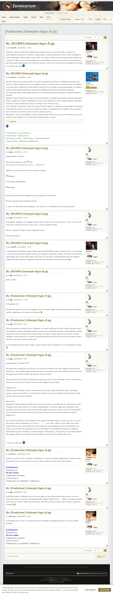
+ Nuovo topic (65, 19)
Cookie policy (24, 592)
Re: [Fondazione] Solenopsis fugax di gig (28, 295)
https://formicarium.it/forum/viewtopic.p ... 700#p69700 (25, 165)
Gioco (4, 21)
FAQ (104, 19)
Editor (91, 19)
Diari (41, 17)
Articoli (33, 17)
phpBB (50, 578)
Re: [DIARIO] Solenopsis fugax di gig (30, 43)
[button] (95, 37)
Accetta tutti (104, 590)
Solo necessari (90, 590)
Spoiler (12, 121)
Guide (26, 17)
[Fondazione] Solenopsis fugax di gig (31, 31)
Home (4, 17)
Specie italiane (14, 17)
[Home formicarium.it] (56, 6)
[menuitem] (83, 573)
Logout (98, 19)
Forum (48, 17)
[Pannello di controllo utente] (86, 19)
